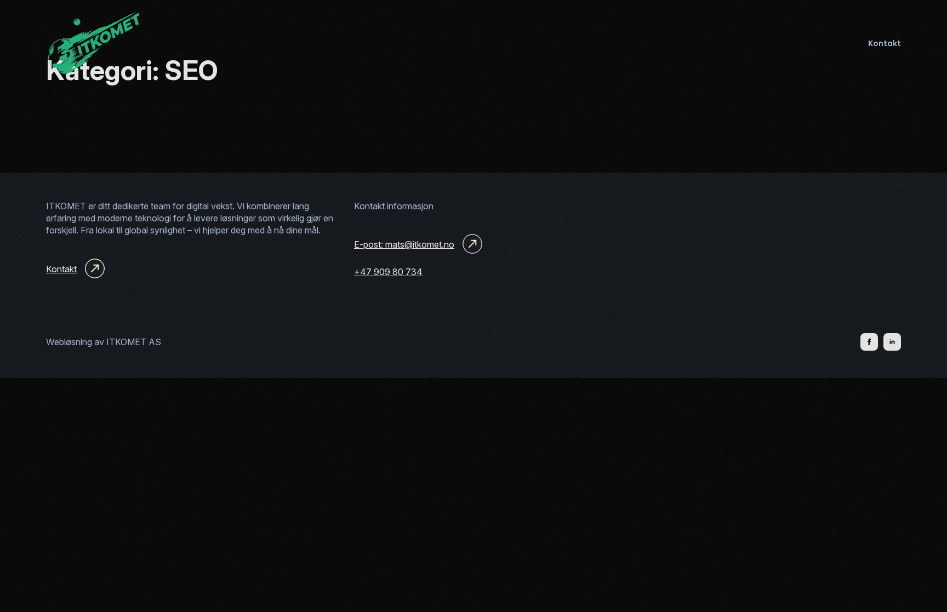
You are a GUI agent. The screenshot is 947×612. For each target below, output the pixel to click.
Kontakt (884, 43)
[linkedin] (892, 342)
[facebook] (869, 342)
